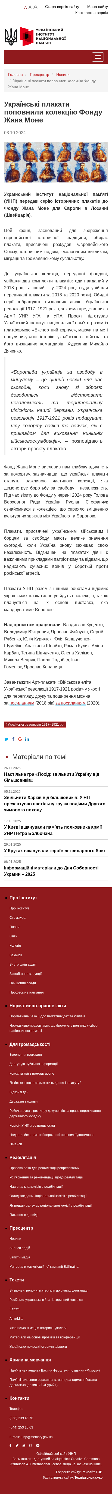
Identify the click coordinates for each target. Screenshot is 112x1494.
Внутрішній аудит (23, 964)
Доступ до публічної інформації (34, 1064)
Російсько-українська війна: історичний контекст (46, 1300)
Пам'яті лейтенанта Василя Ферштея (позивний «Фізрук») (55, 1370)
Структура (18, 918)
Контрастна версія (91, 12)
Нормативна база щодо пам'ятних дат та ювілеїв (47, 1016)
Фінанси (16, 1144)
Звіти (13, 936)
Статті (15, 1309)
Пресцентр (39, 74)
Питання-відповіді (24, 1215)
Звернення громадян (26, 1055)
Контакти (19, 1398)
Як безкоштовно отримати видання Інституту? (45, 1083)
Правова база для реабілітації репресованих (44, 1168)
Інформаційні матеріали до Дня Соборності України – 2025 (51, 868)
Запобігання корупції (26, 974)
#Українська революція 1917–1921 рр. (35, 724)
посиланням (22, 703)
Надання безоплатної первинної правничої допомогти (52, 1135)
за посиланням (70, 703)
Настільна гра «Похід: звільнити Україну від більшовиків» (51, 774)
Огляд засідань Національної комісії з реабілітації (48, 1196)
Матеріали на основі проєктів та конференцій (45, 1337)
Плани (15, 927)
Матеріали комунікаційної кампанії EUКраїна (44, 1267)
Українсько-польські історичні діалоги (38, 1347)
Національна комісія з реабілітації (36, 1187)
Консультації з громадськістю (32, 1073)
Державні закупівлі (24, 1101)
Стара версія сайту (62, 6)
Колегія (15, 946)
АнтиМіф (16, 1319)
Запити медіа (20, 1257)
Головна (15, 74)
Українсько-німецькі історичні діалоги (38, 1328)
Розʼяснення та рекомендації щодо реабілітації (46, 1177)
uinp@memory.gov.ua (37, 1437)
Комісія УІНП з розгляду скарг (32, 1125)
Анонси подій (20, 1248)
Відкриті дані (19, 1092)
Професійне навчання (27, 992)
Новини (63, 74)
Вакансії (16, 955)
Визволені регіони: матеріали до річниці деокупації (49, 1290)
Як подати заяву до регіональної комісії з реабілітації (51, 1205)
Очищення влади (23, 983)
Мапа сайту (97, 6)
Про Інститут (19, 908)
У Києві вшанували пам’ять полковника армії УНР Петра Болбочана (53, 827)
